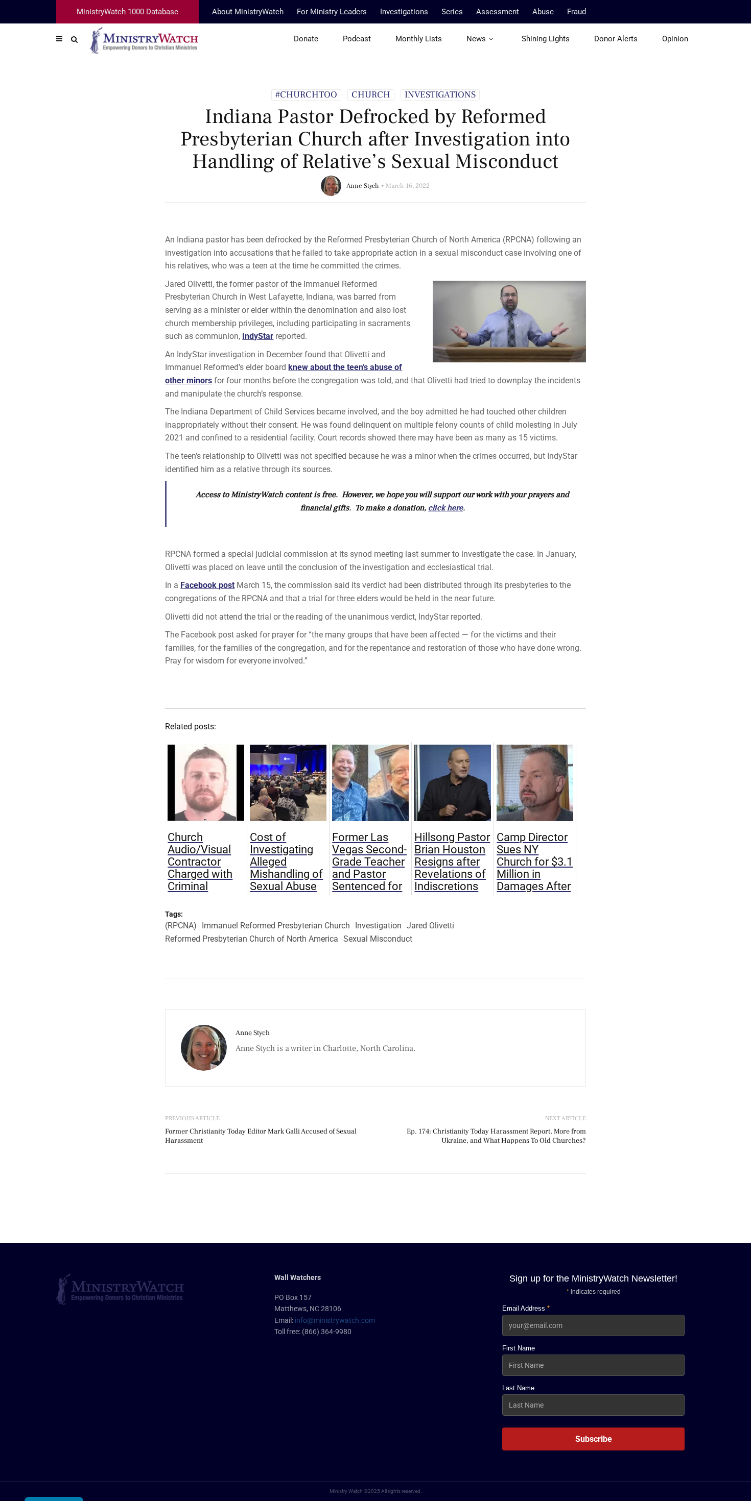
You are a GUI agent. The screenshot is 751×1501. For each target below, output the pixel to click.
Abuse (543, 11)
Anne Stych (362, 186)
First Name (518, 1348)
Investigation (378, 925)
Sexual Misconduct (377, 939)
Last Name (518, 1388)
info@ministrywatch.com (335, 1320)
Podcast (357, 38)
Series (452, 11)
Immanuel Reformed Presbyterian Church (276, 925)
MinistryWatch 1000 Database (127, 11)
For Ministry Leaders (332, 11)
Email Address (526, 1308)
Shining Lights (546, 38)
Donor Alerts (616, 38)
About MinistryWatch (248, 11)
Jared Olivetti (430, 925)
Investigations (404, 11)
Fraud (576, 11)
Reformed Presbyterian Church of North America (251, 939)
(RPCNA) (181, 925)
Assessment (497, 11)
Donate (306, 38)
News (476, 38)
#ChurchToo (306, 95)
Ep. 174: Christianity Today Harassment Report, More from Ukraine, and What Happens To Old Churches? (496, 1136)
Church (370, 95)
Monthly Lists (418, 38)
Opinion (675, 38)
